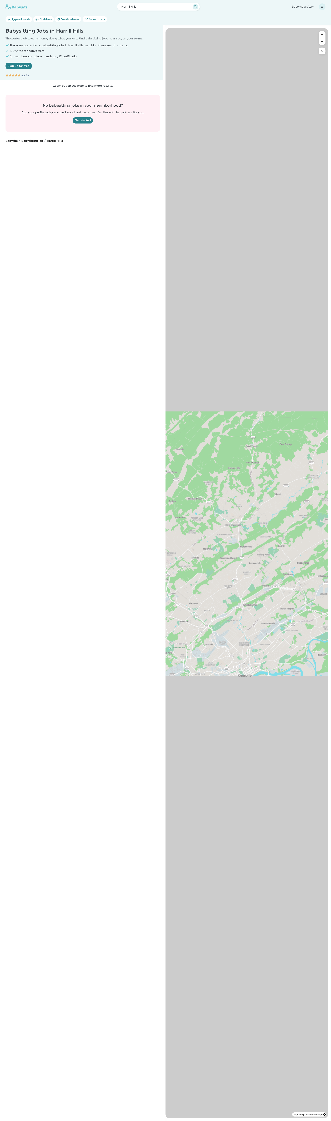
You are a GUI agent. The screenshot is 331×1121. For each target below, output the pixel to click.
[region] (247, 573)
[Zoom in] (322, 34)
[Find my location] (322, 51)
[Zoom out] (322, 41)
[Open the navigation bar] (322, 6)
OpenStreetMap (314, 1114)
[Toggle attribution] (324, 1114)
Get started (83, 120)
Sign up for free (18, 66)
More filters (96, 19)
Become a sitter (303, 6)
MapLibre (298, 1114)
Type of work (20, 19)
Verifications (70, 19)
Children (45, 19)
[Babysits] (17, 7)
